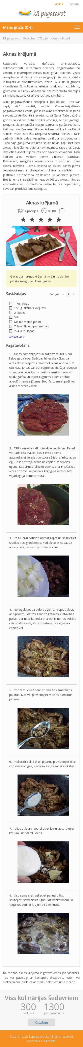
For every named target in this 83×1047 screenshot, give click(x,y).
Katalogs (42, 1022)
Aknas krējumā (60, 38)
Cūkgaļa (43, 38)
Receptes (29, 38)
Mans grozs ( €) (17, 27)
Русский (74, 4)
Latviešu (59, 4)
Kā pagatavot (12, 38)
